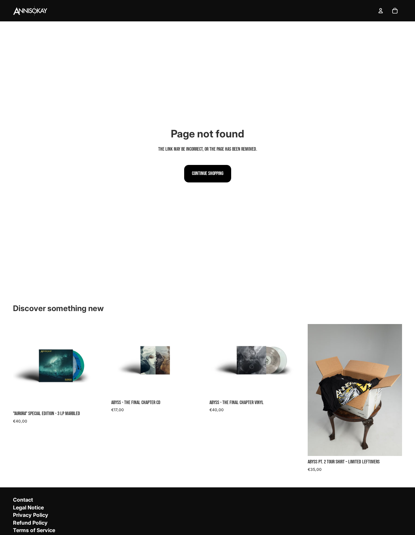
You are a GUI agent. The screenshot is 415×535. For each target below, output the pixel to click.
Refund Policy (30, 522)
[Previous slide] (317, 390)
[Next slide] (392, 390)
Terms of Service (34, 530)
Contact (23, 499)
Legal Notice (28, 507)
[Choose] (392, 446)
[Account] (381, 11)
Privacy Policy (30, 515)
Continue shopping (207, 173)
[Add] (97, 397)
